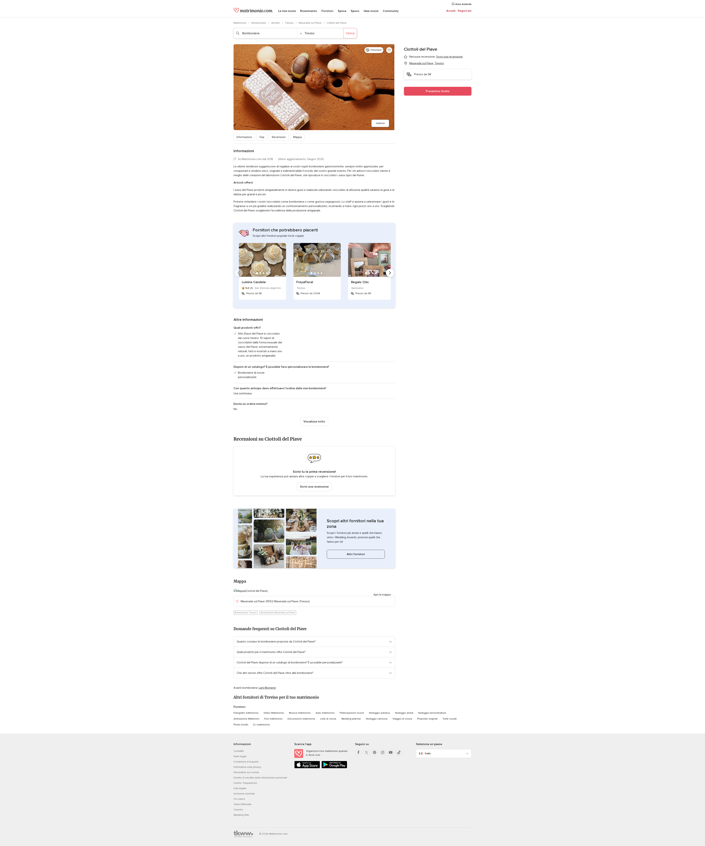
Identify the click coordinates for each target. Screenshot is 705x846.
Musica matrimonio (300, 712)
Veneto (276, 22)
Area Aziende (463, 4)
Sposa (342, 11)
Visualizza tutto (314, 421)
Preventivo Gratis (438, 91)
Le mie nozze (287, 11)
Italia (428, 753)
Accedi (450, 11)
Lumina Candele (254, 282)
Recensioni (278, 137)
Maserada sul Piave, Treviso (426, 63)
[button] (314, 470)
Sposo (355, 11)
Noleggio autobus (379, 712)
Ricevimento (308, 11)
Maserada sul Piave (310, 22)
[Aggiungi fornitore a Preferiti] (389, 50)
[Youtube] (390, 752)
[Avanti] (390, 273)
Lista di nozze (328, 718)
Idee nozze (371, 11)
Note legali (240, 756)
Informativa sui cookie (246, 772)
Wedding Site (241, 814)
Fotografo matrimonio (246, 712)
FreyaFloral (304, 282)
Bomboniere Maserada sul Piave (278, 612)
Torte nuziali (449, 718)
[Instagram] (382, 752)
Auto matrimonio (325, 712)
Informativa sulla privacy (247, 767)
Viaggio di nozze (402, 718)
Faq (262, 137)
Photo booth (241, 724)
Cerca (350, 33)
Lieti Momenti (267, 688)
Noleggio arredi (404, 712)
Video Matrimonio (273, 712)
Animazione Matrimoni (246, 718)
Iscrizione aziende (244, 793)
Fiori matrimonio (273, 718)
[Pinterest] (374, 752)
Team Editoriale (243, 804)
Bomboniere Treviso (246, 612)
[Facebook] (358, 752)
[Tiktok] (398, 752)
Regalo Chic (360, 282)
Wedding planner (351, 718)
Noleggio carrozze (377, 718)
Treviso (289, 22)
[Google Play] (334, 767)
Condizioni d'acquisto (246, 761)
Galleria (380, 123)
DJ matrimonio (261, 724)
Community (391, 11)
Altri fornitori (356, 554)
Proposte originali (427, 718)
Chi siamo (239, 798)
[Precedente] (239, 273)
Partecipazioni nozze (352, 712)
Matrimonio (240, 22)
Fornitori (327, 11)
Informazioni (244, 137)
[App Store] (307, 767)
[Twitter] (366, 752)
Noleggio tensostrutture (432, 712)
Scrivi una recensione (314, 487)
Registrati (464, 11)
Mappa (297, 137)
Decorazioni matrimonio (301, 718)
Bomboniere (259, 22)
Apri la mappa (382, 594)
